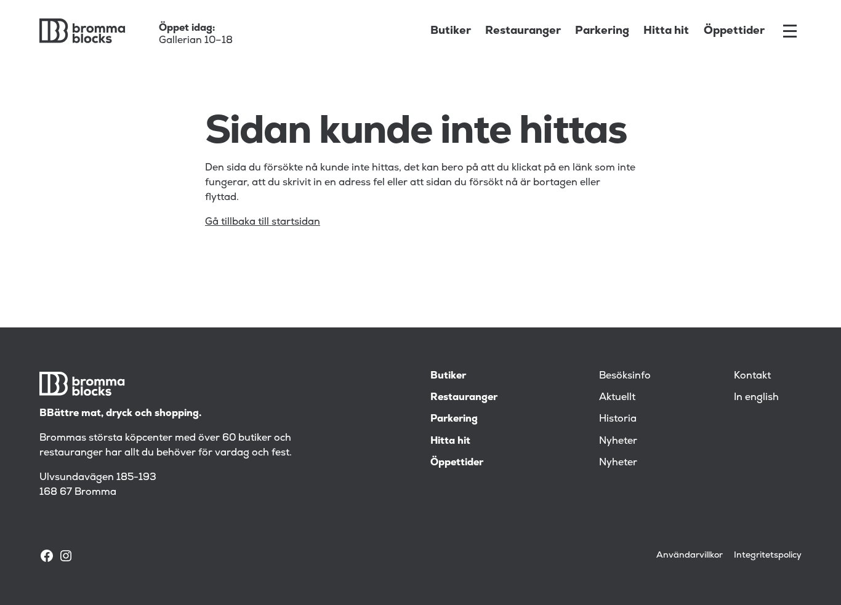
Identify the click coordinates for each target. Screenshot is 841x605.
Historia (618, 418)
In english (756, 397)
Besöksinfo (625, 375)
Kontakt (752, 375)
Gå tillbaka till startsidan (262, 221)
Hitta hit (666, 30)
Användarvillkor (689, 555)
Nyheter (618, 441)
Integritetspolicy (768, 555)
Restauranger (523, 30)
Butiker (450, 30)
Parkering (602, 30)
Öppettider (734, 30)
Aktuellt (617, 397)
